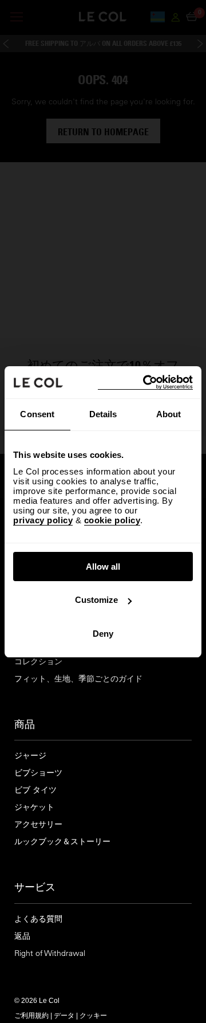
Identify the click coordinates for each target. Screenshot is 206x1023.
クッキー (93, 1015)
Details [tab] (103, 414)
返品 (22, 936)
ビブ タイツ (35, 790)
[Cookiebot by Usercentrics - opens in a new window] (145, 382)
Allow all (103, 566)
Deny (103, 633)
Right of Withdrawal (49, 953)
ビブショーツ (38, 773)
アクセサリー (38, 824)
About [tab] (168, 414)
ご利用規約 (31, 1015)
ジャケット (34, 807)
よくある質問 (38, 919)
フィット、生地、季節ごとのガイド (78, 679)
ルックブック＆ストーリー (62, 841)
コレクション (38, 662)
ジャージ (30, 756)
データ (64, 1015)
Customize (96, 600)
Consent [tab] (37, 414)
